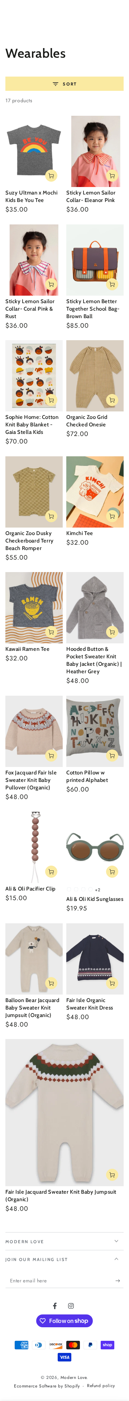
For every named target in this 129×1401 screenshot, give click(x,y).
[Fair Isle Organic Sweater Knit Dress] (95, 959)
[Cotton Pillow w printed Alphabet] (95, 731)
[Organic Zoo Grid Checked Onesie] (95, 375)
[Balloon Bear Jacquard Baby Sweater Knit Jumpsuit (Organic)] (34, 959)
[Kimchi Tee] (95, 492)
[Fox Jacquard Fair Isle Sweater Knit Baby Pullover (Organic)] (34, 731)
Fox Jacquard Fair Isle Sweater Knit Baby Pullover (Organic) (31, 780)
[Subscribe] (119, 1281)
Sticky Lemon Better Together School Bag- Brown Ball (93, 309)
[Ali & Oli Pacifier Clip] (34, 847)
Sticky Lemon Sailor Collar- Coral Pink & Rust (29, 309)
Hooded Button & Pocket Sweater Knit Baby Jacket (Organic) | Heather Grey (94, 660)
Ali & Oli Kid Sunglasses (94, 899)
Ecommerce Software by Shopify (47, 1386)
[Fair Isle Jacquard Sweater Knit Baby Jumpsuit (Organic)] (64, 1112)
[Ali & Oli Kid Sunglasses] (95, 847)
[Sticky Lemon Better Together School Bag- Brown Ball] (95, 260)
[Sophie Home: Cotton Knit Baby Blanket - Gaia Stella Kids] (34, 375)
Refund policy (101, 1386)
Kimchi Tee (79, 533)
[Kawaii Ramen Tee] (34, 607)
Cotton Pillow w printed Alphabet (87, 776)
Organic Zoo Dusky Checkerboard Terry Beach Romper (29, 540)
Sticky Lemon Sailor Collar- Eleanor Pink (90, 196)
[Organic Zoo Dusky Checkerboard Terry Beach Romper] (34, 492)
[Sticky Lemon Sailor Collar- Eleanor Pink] (95, 151)
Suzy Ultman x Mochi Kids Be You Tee (31, 196)
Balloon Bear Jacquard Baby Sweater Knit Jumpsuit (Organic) (32, 1007)
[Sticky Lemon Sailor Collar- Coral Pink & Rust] (34, 260)
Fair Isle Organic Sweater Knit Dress (89, 1004)
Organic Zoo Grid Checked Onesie (87, 421)
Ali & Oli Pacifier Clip (30, 889)
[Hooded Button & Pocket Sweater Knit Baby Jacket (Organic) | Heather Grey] (95, 607)
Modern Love (74, 1377)
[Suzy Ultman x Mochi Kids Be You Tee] (34, 151)
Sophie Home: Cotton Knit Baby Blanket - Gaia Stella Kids (31, 424)
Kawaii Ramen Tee (27, 649)
